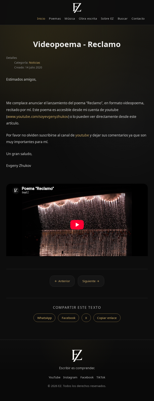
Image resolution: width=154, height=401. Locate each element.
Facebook (68, 318)
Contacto (138, 18)
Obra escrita (88, 18)
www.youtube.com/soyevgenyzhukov (37, 116)
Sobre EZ (107, 18)
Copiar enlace (107, 318)
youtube (82, 135)
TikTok (100, 377)
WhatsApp (44, 318)
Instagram (70, 377)
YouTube (54, 377)
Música (70, 18)
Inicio (41, 18)
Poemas (55, 18)
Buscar (123, 18)
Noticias (34, 62)
